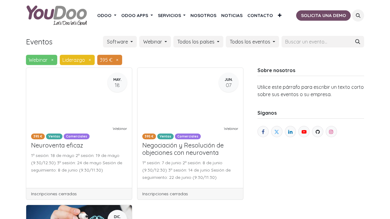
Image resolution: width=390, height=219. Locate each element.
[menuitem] (107, 16)
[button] (358, 15)
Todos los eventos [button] (250, 42)
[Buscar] (357, 41)
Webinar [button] (153, 42)
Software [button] (118, 42)
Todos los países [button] (196, 42)
